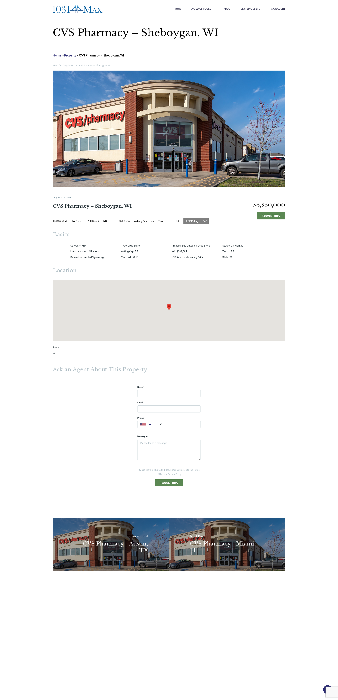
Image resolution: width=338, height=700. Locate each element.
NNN (55, 65)
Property (70, 55)
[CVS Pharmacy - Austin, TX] (111, 544)
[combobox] (145, 424)
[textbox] (145, 425)
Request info (271, 215)
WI (54, 353)
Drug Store (68, 65)
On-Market (237, 245)
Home (57, 55)
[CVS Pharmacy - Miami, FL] (227, 544)
